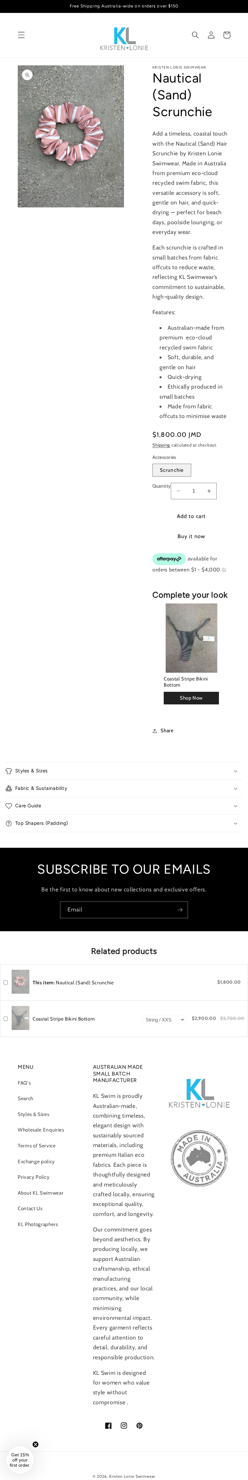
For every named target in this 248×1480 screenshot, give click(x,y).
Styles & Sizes (33, 1114)
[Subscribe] (180, 909)
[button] (21, 35)
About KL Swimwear (40, 1193)
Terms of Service (37, 1146)
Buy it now (191, 536)
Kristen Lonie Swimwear (132, 1476)
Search (25, 1098)
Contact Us (30, 1208)
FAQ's (24, 1083)
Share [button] (166, 730)
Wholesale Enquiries (41, 1130)
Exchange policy (36, 1161)
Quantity (161, 486)
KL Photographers (38, 1224)
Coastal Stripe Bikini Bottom (186, 682)
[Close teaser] (35, 1444)
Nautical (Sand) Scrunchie (73, 983)
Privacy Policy (33, 1177)
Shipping (161, 444)
